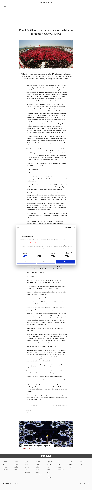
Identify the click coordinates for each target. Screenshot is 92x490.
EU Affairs (5, 467)
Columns (81, 462)
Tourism (37, 469)
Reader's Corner (83, 466)
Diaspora (15, 469)
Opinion (82, 461)
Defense (37, 472)
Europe (26, 464)
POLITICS (5, 461)
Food (48, 467)
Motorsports (71, 466)
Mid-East (26, 462)
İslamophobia (27, 472)
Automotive (38, 462)
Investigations (16, 466)
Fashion (48, 469)
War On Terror (5, 466)
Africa (26, 469)
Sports (70, 461)
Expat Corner (49, 477)
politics (28, 412)
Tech (37, 470)
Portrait (59, 467)
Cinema (59, 462)
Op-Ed (81, 464)
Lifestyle (49, 461)
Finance (37, 467)
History (48, 474)
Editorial (81, 467)
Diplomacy (5, 462)
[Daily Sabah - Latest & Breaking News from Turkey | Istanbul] (46, 2)
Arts (59, 461)
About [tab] (66, 232)
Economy (37, 464)
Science (48, 470)
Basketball (71, 464)
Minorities (16, 467)
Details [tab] (46, 232)
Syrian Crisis (27, 470)
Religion (48, 472)
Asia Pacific (27, 467)
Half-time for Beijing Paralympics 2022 (38, 445)
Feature (48, 475)
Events (59, 466)
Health (48, 462)
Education (16, 464)
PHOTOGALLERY (28, 448)
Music (59, 464)
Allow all (65, 261)
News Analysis (5, 469)
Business (38, 461)
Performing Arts (61, 469)
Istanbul (15, 462)
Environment (49, 464)
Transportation (39, 474)
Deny (26, 261)
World (26, 461)
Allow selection (46, 261)
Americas (26, 466)
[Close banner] (74, 227)
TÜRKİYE (16, 461)
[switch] (39, 256)
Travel (48, 466)
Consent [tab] (26, 232)
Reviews (59, 470)
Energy (37, 466)
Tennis (70, 467)
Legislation (5, 464)
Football (70, 462)
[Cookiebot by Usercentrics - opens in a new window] (65, 228)
